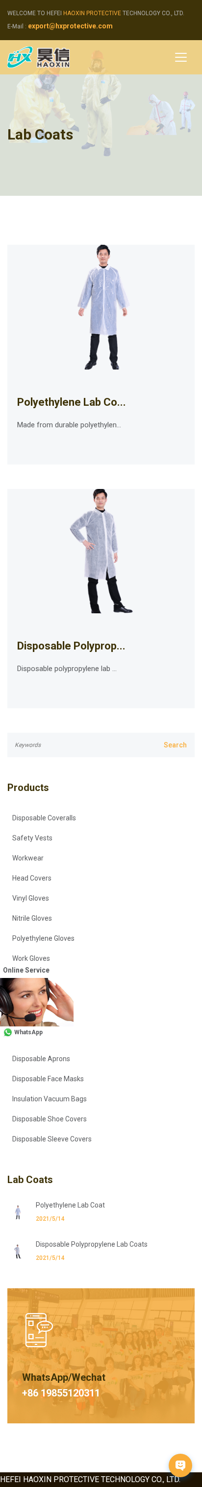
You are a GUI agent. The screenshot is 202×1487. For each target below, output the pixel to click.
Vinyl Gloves (30, 898)
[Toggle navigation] (181, 57)
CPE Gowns (30, 1039)
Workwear (28, 858)
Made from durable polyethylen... (69, 424)
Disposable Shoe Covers (49, 1119)
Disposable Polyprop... (71, 646)
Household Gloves (39, 998)
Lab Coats (29, 1018)
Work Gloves (31, 958)
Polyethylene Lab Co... (71, 402)
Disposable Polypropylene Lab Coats (92, 1244)
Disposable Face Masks (48, 1079)
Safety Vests (32, 838)
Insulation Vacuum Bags (49, 1099)
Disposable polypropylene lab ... (67, 668)
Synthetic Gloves (38, 978)
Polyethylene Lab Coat (70, 1205)
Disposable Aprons (41, 1059)
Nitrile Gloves (32, 918)
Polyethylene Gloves (43, 938)
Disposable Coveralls (44, 818)
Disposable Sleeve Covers (52, 1139)
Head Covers (31, 878)
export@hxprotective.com (70, 26)
